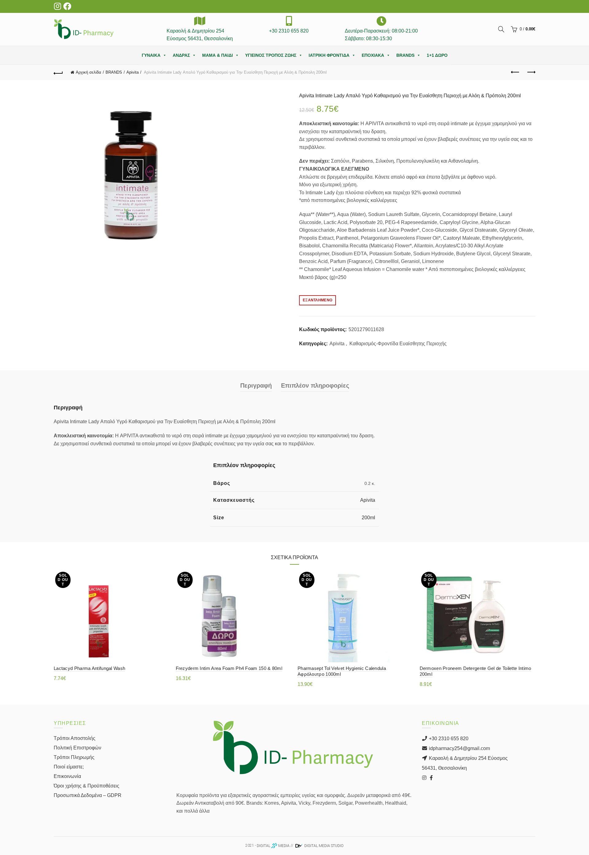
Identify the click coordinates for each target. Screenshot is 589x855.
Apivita (132, 72)
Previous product (515, 72)
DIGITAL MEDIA (273, 846)
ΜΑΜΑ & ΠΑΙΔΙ (217, 55)
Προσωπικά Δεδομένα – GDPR (87, 795)
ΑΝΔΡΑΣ (181, 55)
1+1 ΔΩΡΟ (437, 55)
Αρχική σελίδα (88, 72)
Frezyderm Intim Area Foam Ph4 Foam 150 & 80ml (229, 668)
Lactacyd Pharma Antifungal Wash (89, 668)
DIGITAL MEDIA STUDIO (323, 846)
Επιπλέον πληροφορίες (315, 385)
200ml (368, 517)
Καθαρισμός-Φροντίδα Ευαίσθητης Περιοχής (398, 343)
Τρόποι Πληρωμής (74, 757)
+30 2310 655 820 (448, 738)
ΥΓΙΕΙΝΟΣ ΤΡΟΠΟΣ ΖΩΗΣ (270, 55)
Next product (530, 72)
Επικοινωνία (67, 776)
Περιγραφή (256, 385)
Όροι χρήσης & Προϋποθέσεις (86, 785)
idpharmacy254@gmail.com (459, 748)
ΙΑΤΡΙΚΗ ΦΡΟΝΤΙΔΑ (329, 55)
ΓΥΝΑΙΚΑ (151, 55)
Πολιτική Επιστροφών (77, 747)
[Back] (58, 72)
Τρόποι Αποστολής (74, 738)
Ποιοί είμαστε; (69, 766)
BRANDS (405, 55)
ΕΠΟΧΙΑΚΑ (373, 55)
